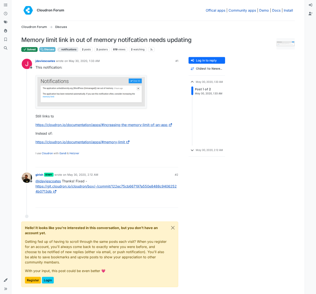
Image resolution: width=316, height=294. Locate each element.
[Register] (310, 13)
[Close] (173, 228)
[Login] (310, 5)
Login (48, 280)
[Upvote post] (168, 162)
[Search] (5, 48)
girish (39, 174)
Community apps (242, 10)
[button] (5, 280)
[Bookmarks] (5, 39)
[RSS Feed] (151, 49)
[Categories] (5, 5)
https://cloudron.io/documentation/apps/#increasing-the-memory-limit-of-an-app (101, 125)
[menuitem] (310, 5)
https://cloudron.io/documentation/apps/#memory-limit (80, 142)
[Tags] (5, 22)
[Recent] (5, 13)
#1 (176, 61)
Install (288, 10)
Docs (276, 10)
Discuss (49, 49)
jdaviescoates (45, 61)
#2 (176, 174)
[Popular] (5, 31)
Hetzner (74, 153)
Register (33, 280)
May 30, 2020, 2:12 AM (82, 174)
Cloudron (47, 153)
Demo (264, 10)
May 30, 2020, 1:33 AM (84, 61)
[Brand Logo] (28, 10)
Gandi (62, 153)
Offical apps (215, 10)
